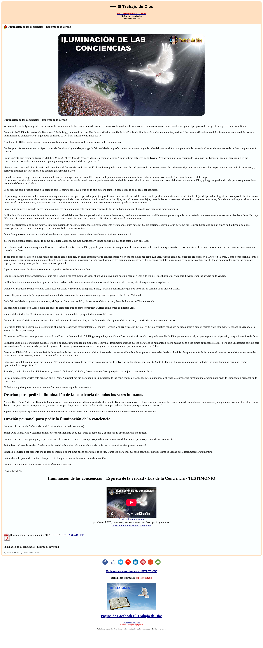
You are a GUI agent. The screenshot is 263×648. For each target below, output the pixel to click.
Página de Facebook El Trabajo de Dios (131, 616)
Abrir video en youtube (131, 519)
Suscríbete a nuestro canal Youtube (131, 525)
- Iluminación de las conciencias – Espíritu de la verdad (146, 629)
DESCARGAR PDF (72, 535)
